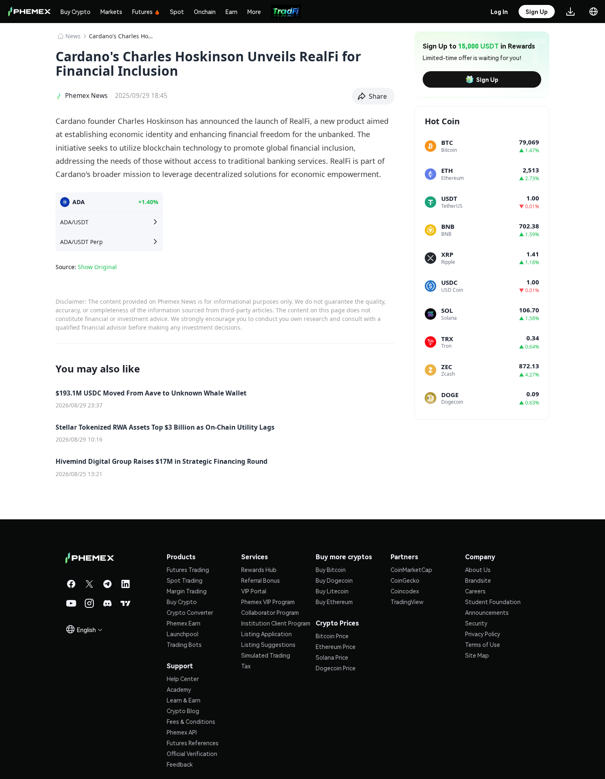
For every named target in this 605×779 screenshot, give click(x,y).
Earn (231, 11)
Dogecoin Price (336, 668)
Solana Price (332, 657)
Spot (177, 11)
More (254, 11)
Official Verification (192, 753)
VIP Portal (253, 591)
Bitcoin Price (332, 635)
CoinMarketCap (411, 569)
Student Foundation (493, 601)
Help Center (183, 678)
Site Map (477, 655)
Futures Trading (188, 569)
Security (476, 623)
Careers (475, 591)
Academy (179, 689)
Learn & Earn (183, 700)
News (73, 36)
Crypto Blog (183, 710)
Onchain (205, 11)
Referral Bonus (260, 580)
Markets (111, 11)
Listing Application (266, 633)
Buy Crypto (75, 11)
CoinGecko (405, 580)
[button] (373, 96)
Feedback (180, 764)
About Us (478, 569)
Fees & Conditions (191, 721)
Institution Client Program (275, 623)
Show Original (97, 267)
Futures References (193, 742)
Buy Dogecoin (334, 580)
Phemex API (182, 732)
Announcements (487, 612)
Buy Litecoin (332, 591)
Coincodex (405, 591)
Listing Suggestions (268, 644)
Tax (246, 666)
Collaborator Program (270, 612)
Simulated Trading (265, 655)
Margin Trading (187, 591)
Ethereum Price (336, 646)
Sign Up (487, 79)
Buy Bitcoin (331, 569)
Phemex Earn (183, 623)
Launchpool (182, 633)
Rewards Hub (259, 569)
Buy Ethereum (334, 601)
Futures (142, 11)
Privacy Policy (482, 633)
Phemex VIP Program (268, 601)
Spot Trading (184, 580)
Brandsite (478, 580)
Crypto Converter (190, 612)
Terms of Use (482, 644)
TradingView (407, 601)
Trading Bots (184, 644)
